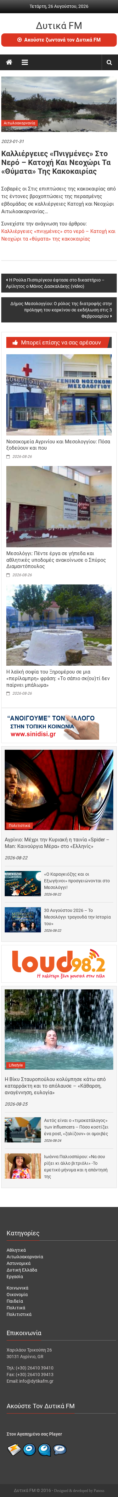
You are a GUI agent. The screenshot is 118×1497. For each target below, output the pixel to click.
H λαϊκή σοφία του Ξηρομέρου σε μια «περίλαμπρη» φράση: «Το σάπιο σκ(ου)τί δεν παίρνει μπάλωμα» (58, 678)
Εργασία (15, 1276)
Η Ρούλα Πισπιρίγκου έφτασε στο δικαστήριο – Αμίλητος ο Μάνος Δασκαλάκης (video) (55, 283)
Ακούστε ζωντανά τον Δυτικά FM (62, 40)
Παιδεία (15, 1301)
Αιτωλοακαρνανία (19, 123)
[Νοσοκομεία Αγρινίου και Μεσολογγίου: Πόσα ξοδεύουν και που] (59, 394)
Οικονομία (17, 1294)
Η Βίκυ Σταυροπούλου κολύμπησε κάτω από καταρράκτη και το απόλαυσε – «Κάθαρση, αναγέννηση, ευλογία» (55, 1086)
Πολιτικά (16, 1307)
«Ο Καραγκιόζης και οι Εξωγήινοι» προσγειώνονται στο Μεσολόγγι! (77, 881)
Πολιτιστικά (19, 825)
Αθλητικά (16, 1250)
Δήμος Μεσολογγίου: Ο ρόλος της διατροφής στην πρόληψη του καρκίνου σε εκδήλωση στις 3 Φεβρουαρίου (61, 310)
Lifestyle (16, 1065)
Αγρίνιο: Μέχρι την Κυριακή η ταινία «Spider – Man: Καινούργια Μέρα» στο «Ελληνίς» (57, 843)
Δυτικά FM (59, 25)
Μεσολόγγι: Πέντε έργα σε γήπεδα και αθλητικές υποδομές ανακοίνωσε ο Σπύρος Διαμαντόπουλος (56, 560)
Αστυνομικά (19, 1263)
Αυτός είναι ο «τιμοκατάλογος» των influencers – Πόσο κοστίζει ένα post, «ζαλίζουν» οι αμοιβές (76, 1127)
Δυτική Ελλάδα (22, 1269)
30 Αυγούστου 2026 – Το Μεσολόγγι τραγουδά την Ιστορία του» (77, 917)
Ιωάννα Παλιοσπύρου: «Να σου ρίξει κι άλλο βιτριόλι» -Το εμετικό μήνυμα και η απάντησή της (76, 1166)
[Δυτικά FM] (9, 62)
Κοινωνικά (17, 1287)
